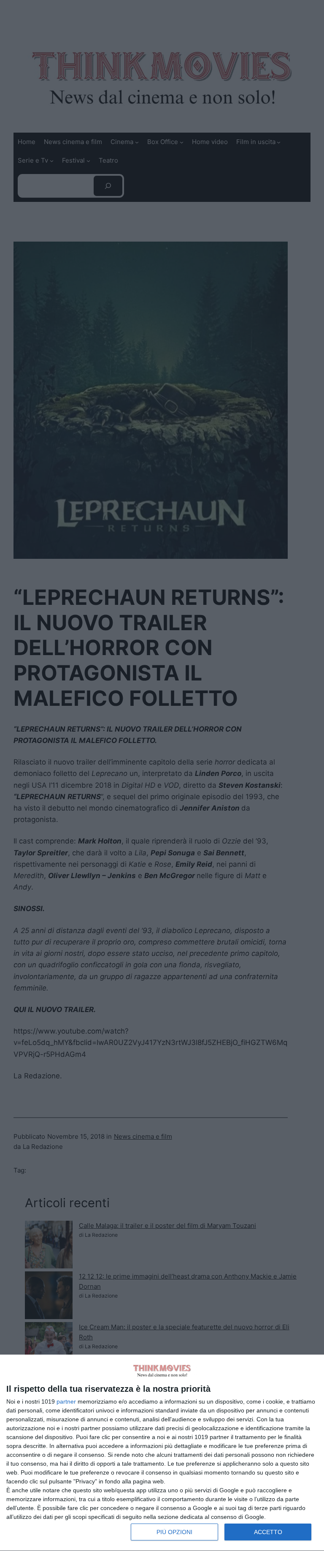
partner (66, 1401)
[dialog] (162, 1453)
